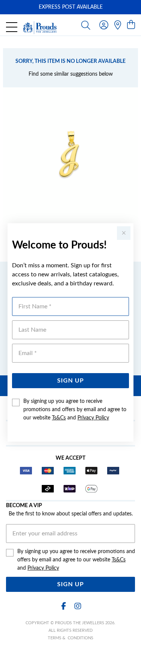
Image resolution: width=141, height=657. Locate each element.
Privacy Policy (93, 418)
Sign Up (70, 381)
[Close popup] (123, 233)
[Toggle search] (85, 24)
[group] (70, 7)
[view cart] (131, 25)
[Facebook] (64, 606)
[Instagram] (77, 606)
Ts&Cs (59, 418)
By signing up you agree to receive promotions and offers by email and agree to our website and (74, 410)
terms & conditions (70, 638)
